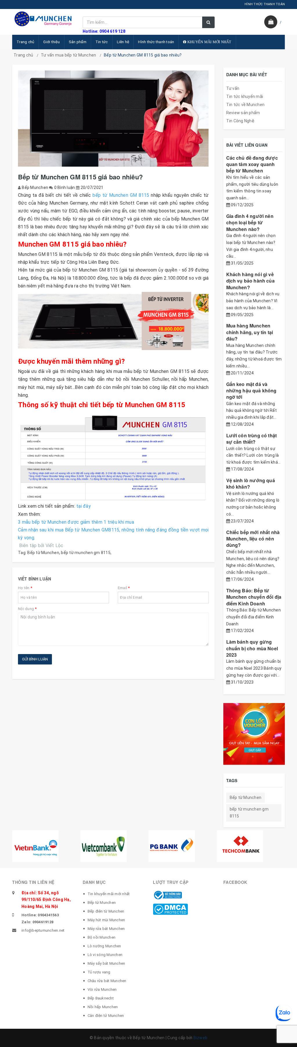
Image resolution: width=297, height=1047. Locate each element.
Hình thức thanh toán (156, 42)
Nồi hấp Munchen (103, 1007)
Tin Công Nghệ (240, 121)
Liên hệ (123, 42)
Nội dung (27, 609)
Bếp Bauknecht (101, 998)
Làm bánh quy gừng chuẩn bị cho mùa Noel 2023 (252, 648)
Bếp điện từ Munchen (106, 911)
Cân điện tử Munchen (106, 1015)
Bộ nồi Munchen (102, 937)
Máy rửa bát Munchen (106, 928)
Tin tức (101, 42)
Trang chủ (25, 42)
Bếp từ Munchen (43, 552)
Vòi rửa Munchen (102, 989)
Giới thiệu (51, 42)
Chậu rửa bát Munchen (107, 981)
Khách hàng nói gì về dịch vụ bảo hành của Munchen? (250, 281)
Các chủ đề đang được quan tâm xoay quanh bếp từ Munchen (252, 164)
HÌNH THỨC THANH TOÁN (265, 4)
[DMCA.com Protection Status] (170, 908)
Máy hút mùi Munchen (106, 920)
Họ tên (25, 588)
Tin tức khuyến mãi (244, 96)
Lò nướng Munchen (104, 946)
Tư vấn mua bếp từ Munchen (68, 55)
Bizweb (200, 1037)
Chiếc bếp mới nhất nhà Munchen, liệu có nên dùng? (253, 539)
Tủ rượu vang (99, 972)
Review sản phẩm (243, 112)
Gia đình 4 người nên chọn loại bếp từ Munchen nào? (250, 222)
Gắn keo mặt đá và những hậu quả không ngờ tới (251, 390)
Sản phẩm (77, 42)
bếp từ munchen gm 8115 (86, 552)
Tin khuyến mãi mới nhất (109, 894)
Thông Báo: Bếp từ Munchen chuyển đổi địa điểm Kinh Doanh (254, 597)
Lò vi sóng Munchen (105, 955)
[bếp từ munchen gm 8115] (113, 323)
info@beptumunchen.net (42, 930)
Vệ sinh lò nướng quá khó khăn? (250, 483)
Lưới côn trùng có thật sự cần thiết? (251, 438)
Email (124, 588)
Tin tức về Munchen (245, 104)
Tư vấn (233, 88)
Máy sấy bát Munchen (106, 963)
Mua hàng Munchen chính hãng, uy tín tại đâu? (249, 332)
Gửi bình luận (35, 659)
